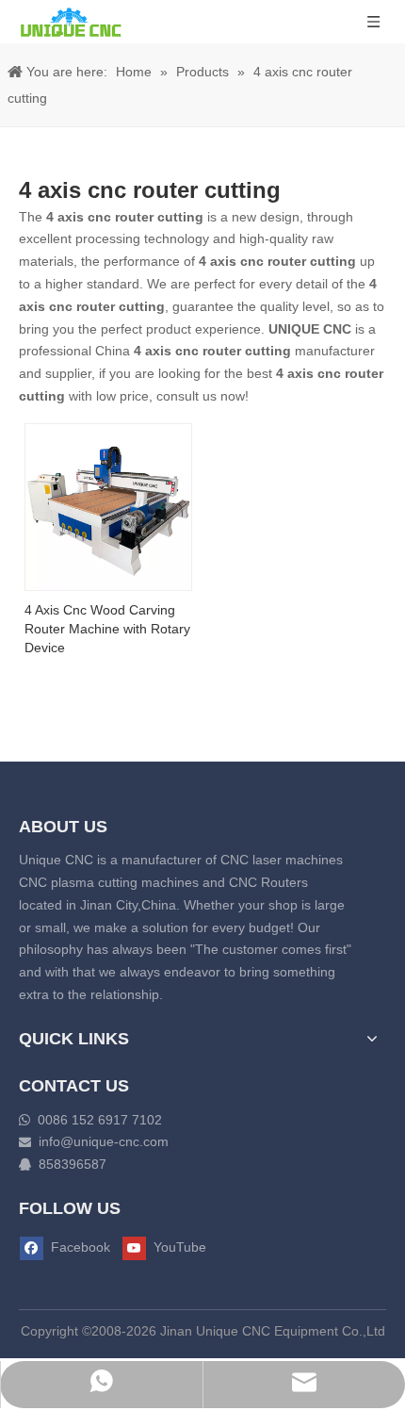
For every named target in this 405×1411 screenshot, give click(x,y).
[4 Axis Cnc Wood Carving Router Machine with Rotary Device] (108, 505)
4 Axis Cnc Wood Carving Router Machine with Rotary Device (107, 628)
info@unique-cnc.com (104, 1141)
